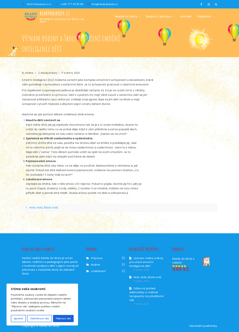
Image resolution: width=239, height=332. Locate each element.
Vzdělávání (98, 271)
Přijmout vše (63, 318)
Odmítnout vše (39, 318)
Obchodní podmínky (203, 326)
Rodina (29, 73)
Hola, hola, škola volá (147, 277)
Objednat (204, 16)
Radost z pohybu (158, 16)
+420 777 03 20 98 (72, 4)
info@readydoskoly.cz (105, 4)
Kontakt (186, 16)
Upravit (18, 318)
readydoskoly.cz (55, 13)
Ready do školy (126, 16)
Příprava (97, 258)
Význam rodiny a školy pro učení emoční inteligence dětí (146, 262)
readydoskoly (49, 73)
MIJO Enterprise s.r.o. (39, 4)
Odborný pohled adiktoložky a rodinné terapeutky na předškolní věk (146, 294)
